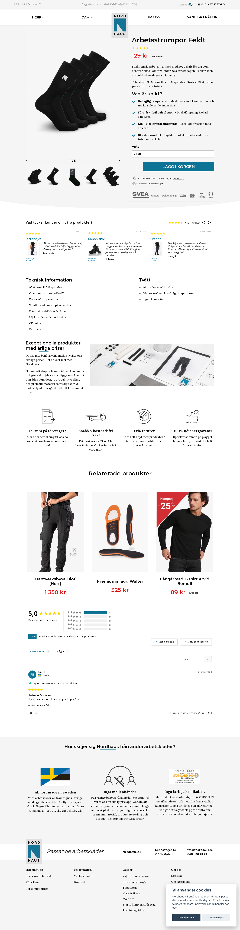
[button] (204, 712)
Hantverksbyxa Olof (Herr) (55, 581)
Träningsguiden (133, 910)
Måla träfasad (132, 893)
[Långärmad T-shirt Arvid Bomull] (184, 532)
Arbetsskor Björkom (92, 260)
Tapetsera (130, 887)
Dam (86, 17)
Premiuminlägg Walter (120, 581)
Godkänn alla (186, 917)
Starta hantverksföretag (139, 904)
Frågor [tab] (60, 651)
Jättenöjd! (33, 239)
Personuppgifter (37, 888)
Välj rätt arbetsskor (136, 876)
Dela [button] (35, 712)
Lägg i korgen (179, 166)
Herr (36, 17)
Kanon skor (96, 239)
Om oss (153, 17)
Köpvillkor (32, 882)
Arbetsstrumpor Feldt (39, 705)
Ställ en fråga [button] (166, 641)
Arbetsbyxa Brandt (30, 260)
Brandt (155, 239)
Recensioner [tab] (37, 651)
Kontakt (79, 882)
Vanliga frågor (202, 17)
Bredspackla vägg (134, 882)
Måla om (128, 899)
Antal (136, 146)
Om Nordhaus (180, 881)
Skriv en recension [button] (197, 641)
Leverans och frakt (38, 876)
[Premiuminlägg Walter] (120, 532)
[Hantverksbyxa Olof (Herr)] (55, 532)
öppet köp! (178, 178)
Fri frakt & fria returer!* (27, 4)
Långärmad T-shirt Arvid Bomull (184, 581)
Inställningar (216, 917)
